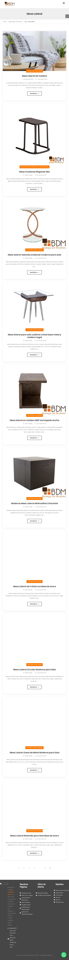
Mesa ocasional (39, 167)
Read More (33, 93)
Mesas (46, 167)
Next (50, 868)
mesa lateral (38, 71)
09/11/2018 (30, 664)
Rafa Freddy (28, 175)
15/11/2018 (30, 581)
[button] (50, 3)
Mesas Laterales (38, 250)
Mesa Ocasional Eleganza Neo (34, 171)
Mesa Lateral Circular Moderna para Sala (34, 669)
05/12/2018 (30, 415)
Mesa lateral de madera (15, 21)
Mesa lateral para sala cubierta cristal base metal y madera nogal (34, 336)
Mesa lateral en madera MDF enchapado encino (34, 420)
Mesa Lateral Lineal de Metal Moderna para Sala (34, 752)
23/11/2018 (30, 498)
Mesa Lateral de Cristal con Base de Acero (34, 586)
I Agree (24, 954)
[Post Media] (34, 51)
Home (4, 21)
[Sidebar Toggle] (67, 16)
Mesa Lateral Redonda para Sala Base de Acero (34, 835)
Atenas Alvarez (28, 79)
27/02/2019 (30, 250)
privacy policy (59, 954)
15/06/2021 (24, 167)
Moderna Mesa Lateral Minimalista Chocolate (34, 503)
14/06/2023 (30, 71)
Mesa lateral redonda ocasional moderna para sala (34, 254)
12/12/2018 (29, 329)
